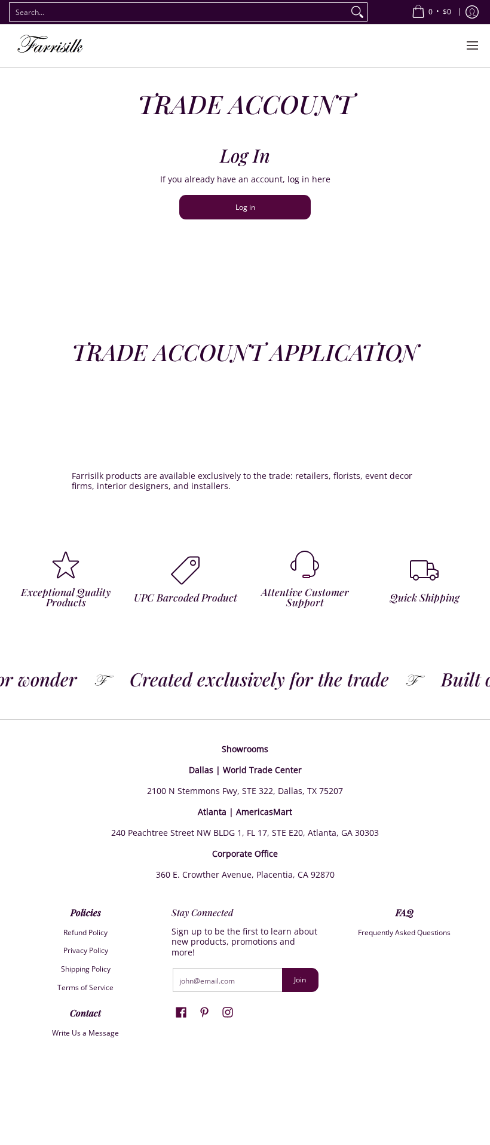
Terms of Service (85, 987)
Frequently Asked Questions (404, 932)
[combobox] (179, 12)
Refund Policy (85, 932)
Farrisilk (233, 1105)
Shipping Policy (86, 969)
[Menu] (472, 46)
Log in (245, 207)
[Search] (357, 12)
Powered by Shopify (245, 1124)
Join (300, 980)
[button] (181, 1011)
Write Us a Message (85, 1033)
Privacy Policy (85, 950)
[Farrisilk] (51, 46)
